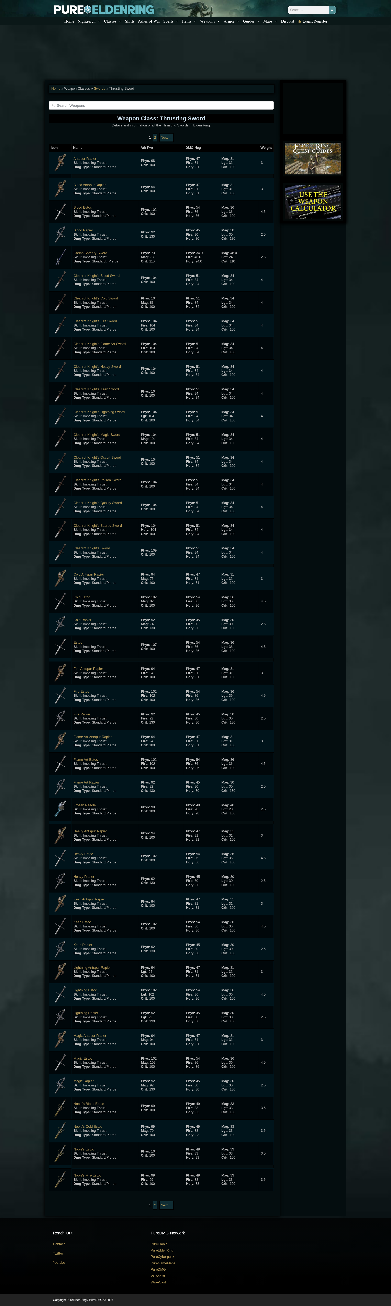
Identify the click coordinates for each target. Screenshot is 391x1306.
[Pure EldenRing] (104, 9)
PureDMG (158, 1269)
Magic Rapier (84, 1081)
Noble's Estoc (84, 1149)
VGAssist (158, 1276)
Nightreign (87, 21)
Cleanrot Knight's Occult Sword (97, 457)
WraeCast (158, 1282)
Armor (229, 21)
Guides (249, 21)
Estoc (78, 642)
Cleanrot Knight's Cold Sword (96, 298)
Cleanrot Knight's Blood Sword (97, 276)
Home (69, 21)
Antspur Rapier (85, 159)
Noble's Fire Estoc (87, 1175)
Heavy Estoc (83, 854)
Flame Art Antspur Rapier (93, 737)
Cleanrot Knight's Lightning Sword (99, 412)
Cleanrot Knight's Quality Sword (98, 503)
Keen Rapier (83, 945)
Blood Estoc (83, 207)
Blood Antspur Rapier (90, 185)
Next (166, 137)
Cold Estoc (82, 597)
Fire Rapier (82, 714)
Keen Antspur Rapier (89, 899)
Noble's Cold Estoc (88, 1127)
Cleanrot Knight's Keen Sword (96, 389)
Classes (110, 21)
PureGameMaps (163, 1263)
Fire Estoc (81, 691)
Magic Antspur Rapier (90, 1036)
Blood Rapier (83, 230)
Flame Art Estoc (86, 760)
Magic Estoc (83, 1058)
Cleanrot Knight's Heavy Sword (97, 367)
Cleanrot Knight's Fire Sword (95, 321)
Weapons (207, 21)
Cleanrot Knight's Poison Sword (97, 480)
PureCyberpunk (162, 1257)
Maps (267, 21)
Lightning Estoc (85, 990)
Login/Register (315, 21)
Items (186, 21)
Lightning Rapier (86, 1013)
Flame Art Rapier (86, 782)
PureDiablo (159, 1244)
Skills (130, 21)
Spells (168, 21)
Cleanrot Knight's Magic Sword (97, 435)
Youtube (59, 1263)
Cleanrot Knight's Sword (92, 548)
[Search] (332, 10)
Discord (287, 21)
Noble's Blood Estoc (89, 1104)
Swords (99, 88)
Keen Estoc (82, 922)
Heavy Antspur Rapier (90, 831)
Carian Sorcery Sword (90, 253)
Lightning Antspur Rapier (92, 968)
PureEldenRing (162, 1250)
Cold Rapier (82, 620)
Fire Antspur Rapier (88, 669)
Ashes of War (149, 21)
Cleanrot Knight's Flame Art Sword (100, 344)
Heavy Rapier (84, 877)
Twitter (58, 1253)
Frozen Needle (85, 805)
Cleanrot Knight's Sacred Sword (98, 526)
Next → (166, 1205)
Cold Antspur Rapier (89, 574)
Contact (59, 1244)
